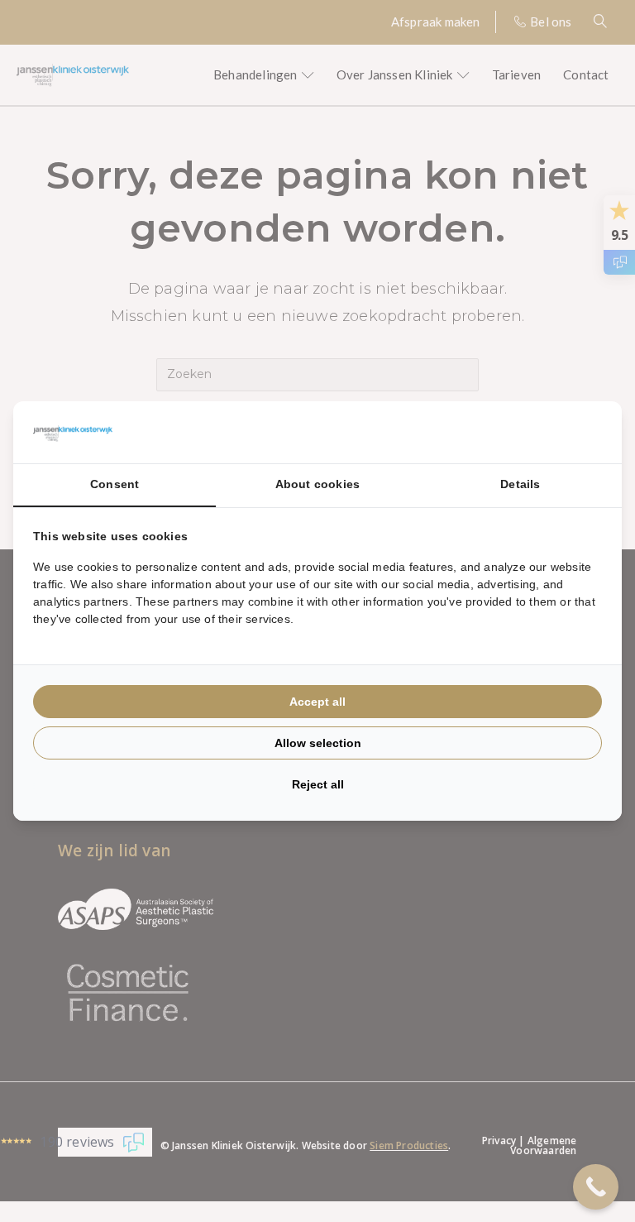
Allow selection (318, 743)
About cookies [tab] (317, 484)
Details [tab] (520, 484)
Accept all (317, 701)
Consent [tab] (114, 484)
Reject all (318, 784)
